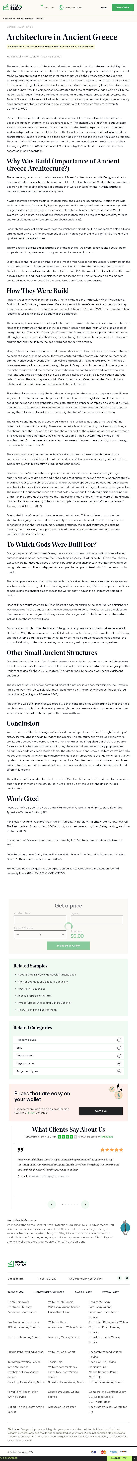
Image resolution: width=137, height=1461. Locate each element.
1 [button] (62, 1204)
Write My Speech (18, 1367)
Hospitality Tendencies (31, 988)
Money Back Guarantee (49, 1291)
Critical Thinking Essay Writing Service (26, 1409)
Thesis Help (55, 1361)
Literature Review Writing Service (104, 1340)
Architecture (26, 26)
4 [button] (71, 1204)
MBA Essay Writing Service (64, 1307)
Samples (30, 18)
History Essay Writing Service (106, 1382)
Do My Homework (18, 1302)
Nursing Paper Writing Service (25, 1351)
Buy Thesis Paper (99, 1401)
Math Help (95, 1377)
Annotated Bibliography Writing (108, 1322)
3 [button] (68, 1204)
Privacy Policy (110, 1291)
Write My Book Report (61, 1351)
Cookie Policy (83, 1291)
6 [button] (77, 1204)
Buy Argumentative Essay (23, 1322)
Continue (101, 1110)
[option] (70, 1161)
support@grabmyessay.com (83, 1278)
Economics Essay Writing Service (104, 1314)
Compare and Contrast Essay (107, 1391)
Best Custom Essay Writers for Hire (108, 1409)
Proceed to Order (68, 945)
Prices (20, 18)
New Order (123, 7)
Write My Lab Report (60, 1302)
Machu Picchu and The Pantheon (37, 1009)
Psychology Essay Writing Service (23, 1374)
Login (104, 7)
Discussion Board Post (62, 1406)
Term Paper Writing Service (24, 1361)
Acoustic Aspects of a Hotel (34, 995)
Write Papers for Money (62, 1367)
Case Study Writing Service (24, 1337)
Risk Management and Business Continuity (43, 981)
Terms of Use (16, 1291)
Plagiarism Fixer (98, 1367)
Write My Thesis (57, 1322)
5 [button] (74, 1204)
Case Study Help (58, 1312)
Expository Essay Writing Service (63, 1374)
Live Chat (49, 7)
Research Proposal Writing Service (105, 1354)
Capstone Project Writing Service (104, 1329)
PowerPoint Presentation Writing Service (23, 1394)
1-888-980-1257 (74, 7)
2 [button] (65, 1204)
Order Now (119, 1458)
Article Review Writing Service (66, 1327)
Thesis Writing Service (102, 1361)
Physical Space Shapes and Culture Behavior (45, 1002)
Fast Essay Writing (100, 1307)
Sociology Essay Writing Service (27, 1382)
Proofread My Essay (20, 1307)
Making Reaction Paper (103, 1372)
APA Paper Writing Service (23, 1327)
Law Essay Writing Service (64, 1337)
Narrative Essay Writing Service (67, 1382)
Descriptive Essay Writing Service (63, 1394)
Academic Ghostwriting (22, 1312)
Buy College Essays (101, 1396)
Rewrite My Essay (99, 1302)
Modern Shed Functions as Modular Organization (47, 974)
